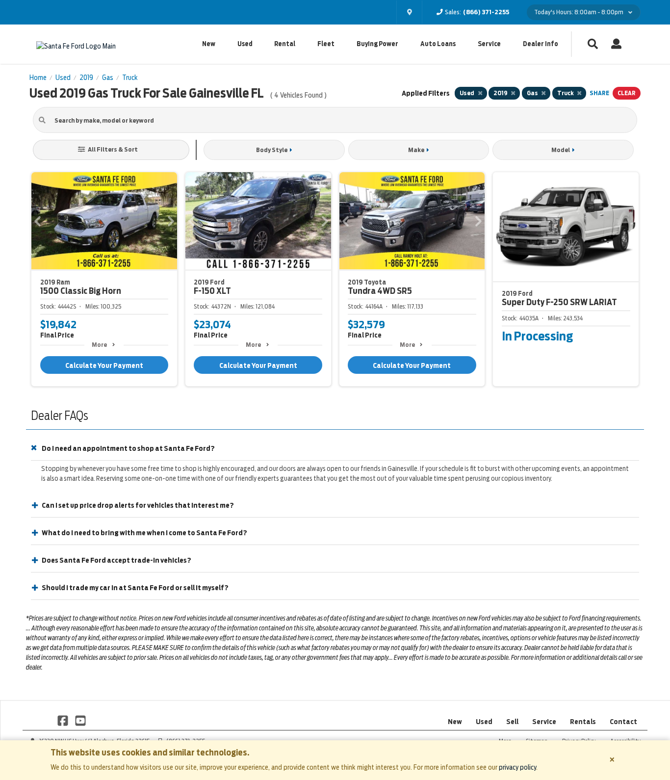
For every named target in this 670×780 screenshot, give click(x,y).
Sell (512, 722)
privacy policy (517, 767)
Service (489, 44)
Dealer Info (540, 44)
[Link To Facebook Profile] (63, 720)
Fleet (326, 44)
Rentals (583, 722)
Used (245, 44)
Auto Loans (438, 44)
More (99, 344)
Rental (284, 44)
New (208, 44)
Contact (623, 722)
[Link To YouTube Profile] (80, 720)
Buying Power (377, 44)
